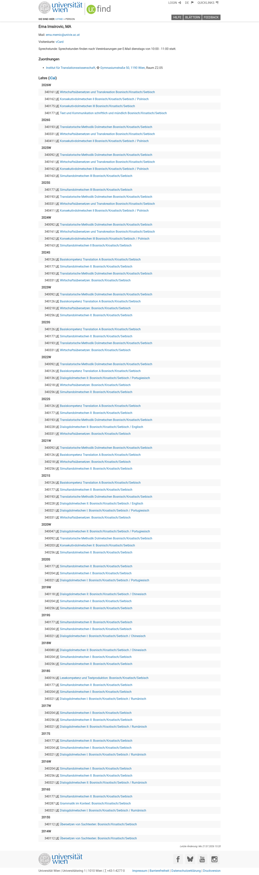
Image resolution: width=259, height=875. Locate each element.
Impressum (139, 871)
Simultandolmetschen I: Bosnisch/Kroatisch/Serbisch (96, 573)
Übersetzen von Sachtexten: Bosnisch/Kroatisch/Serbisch (98, 824)
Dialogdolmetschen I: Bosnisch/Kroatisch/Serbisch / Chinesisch (103, 636)
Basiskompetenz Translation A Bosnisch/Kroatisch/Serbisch (100, 259)
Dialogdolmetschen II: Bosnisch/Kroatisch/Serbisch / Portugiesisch (105, 378)
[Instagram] (214, 859)
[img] (99, 11)
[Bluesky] (190, 859)
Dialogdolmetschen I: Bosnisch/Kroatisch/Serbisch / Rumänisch (103, 699)
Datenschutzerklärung (186, 871)
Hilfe (177, 17)
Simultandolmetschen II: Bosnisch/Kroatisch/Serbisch (96, 266)
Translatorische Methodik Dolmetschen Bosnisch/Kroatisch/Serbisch (106, 127)
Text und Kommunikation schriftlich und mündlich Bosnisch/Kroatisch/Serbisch (113, 113)
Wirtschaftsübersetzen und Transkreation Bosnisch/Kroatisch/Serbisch (107, 92)
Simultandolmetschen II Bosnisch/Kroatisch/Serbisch (96, 245)
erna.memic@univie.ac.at (63, 35)
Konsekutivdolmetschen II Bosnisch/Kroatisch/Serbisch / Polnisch (104, 99)
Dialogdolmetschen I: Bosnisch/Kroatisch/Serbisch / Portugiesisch (104, 510)
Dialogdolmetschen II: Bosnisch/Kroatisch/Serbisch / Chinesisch (103, 594)
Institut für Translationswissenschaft (70, 68)
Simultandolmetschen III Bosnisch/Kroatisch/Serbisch (96, 176)
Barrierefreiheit (159, 871)
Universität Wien (51, 3)
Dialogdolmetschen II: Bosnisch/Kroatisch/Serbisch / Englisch (101, 427)
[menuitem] (189, 2)
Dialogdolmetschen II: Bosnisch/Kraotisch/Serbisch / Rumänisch (103, 726)
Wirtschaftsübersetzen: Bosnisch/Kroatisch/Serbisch (95, 280)
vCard (60, 42)
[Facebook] (178, 859)
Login (172, 3)
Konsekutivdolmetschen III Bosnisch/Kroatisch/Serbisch (97, 106)
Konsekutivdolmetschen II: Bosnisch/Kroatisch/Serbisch (97, 545)
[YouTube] (202, 859)
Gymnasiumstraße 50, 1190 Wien (122, 68)
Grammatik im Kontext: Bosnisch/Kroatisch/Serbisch (95, 803)
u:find (59, 19)
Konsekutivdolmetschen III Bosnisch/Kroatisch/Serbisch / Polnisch (104, 238)
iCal (52, 78)
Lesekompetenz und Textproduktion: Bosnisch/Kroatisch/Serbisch (104, 678)
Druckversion (212, 871)
